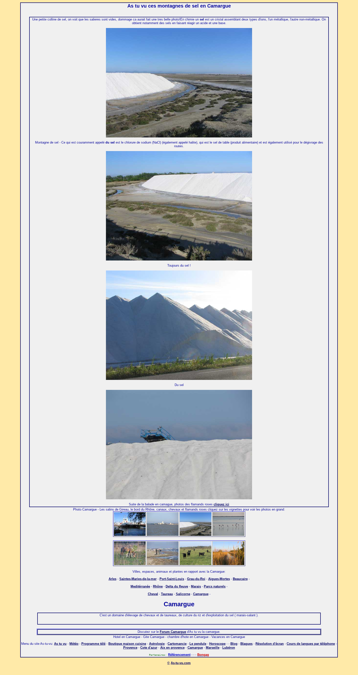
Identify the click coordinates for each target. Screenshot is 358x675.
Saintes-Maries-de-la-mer (138, 579)
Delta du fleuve (177, 586)
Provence (130, 647)
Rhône (158, 586)
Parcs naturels (215, 586)
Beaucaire (240, 579)
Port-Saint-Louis (172, 579)
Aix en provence (172, 647)
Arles (112, 579)
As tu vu (60, 644)
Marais (196, 586)
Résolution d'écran (269, 644)
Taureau (167, 594)
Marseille (212, 647)
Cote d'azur (148, 647)
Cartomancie (177, 644)
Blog (233, 644)
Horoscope (217, 644)
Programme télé (93, 644)
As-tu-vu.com (181, 663)
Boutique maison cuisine (127, 644)
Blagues (246, 644)
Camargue (200, 594)
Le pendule (197, 644)
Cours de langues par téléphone (311, 644)
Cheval (153, 594)
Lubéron (228, 647)
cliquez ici (221, 504)
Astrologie (157, 644)
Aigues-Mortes (219, 579)
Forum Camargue (173, 632)
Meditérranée (140, 586)
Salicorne (183, 594)
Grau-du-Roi (196, 579)
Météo (73, 644)
